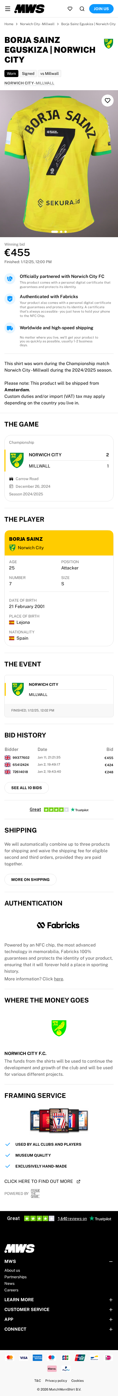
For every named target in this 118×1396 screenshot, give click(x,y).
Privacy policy (56, 1381)
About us (12, 1270)
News (9, 1283)
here (58, 978)
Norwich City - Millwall (37, 24)
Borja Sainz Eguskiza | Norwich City (88, 24)
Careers (11, 1290)
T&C (37, 1381)
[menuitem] (7, 8)
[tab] (54, 232)
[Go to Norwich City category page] (16, 460)
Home (8, 24)
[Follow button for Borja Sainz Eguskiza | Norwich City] (108, 101)
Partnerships (15, 1277)
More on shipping (30, 879)
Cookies (77, 1381)
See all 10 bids (26, 788)
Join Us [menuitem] (101, 9)
